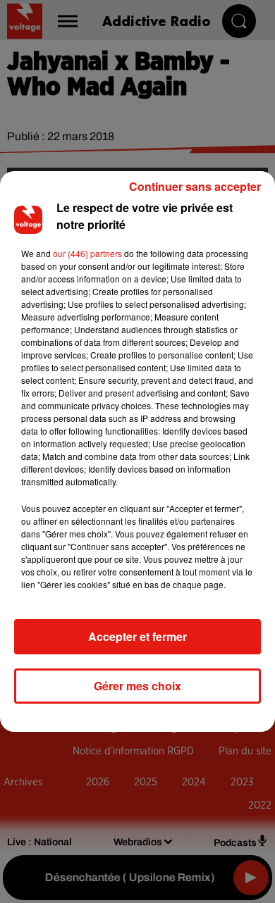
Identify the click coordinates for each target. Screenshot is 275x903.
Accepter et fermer (137, 636)
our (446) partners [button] (87, 253)
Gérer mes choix (137, 686)
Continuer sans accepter (195, 186)
